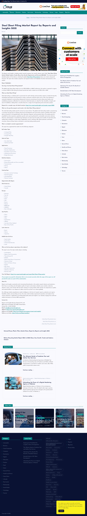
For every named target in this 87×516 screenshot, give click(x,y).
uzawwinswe (49, 506)
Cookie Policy (65, 507)
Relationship (38, 12)
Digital (63, 127)
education (55, 466)
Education (18, 12)
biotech (56, 452)
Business (12, 12)
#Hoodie (48, 438)
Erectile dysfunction (51, 472)
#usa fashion (49, 447)
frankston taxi (26, 353)
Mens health (53, 487)
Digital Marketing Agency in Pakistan (42, 378)
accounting (57, 447)
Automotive (49, 452)
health (54, 477)
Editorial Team (8, 425)
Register (61, 12)
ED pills (48, 466)
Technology (45, 12)
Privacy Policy (71, 447)
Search (63, 27)
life (47, 487)
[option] (13, 418)
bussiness (55, 454)
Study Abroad (59, 496)
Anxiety (48, 450)
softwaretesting (50, 496)
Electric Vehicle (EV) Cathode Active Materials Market (54, 470)
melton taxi (32, 353)
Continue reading (28, 370)
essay (59, 472)
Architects (55, 450)
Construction (59, 459)
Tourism (51, 12)
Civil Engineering (50, 459)
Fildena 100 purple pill (57, 475)
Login (56, 12)
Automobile (5, 12)
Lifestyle (64, 154)
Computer (64, 120)
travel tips (49, 501)
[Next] (82, 405)
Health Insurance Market (52, 482)
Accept (61, 510)
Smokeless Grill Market (51, 494)
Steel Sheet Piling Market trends (49, 323)
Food (63, 137)
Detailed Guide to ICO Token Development (70, 90)
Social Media (65, 164)
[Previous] (80, 405)
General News (65, 143)
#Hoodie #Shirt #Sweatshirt (52, 440)
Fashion (24, 12)
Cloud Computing (66, 117)
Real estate (30, 12)
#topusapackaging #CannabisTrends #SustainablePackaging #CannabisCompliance (54, 444)
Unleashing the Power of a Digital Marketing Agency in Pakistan (53, 421)
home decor (49, 484)
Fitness (48, 477)
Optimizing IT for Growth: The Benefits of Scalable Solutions (13, 421)
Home (28, 17)
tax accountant (50, 499)
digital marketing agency (28, 378)
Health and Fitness (66, 147)
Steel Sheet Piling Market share (49, 319)
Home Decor (65, 150)
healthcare (49, 479)
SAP (55, 491)
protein (55, 489)
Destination (64, 123)
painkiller (49, 489)
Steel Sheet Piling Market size (50, 321)
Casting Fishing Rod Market (52, 457)
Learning (56, 484)
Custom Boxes (50, 462)
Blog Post (67, 12)
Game (63, 140)
